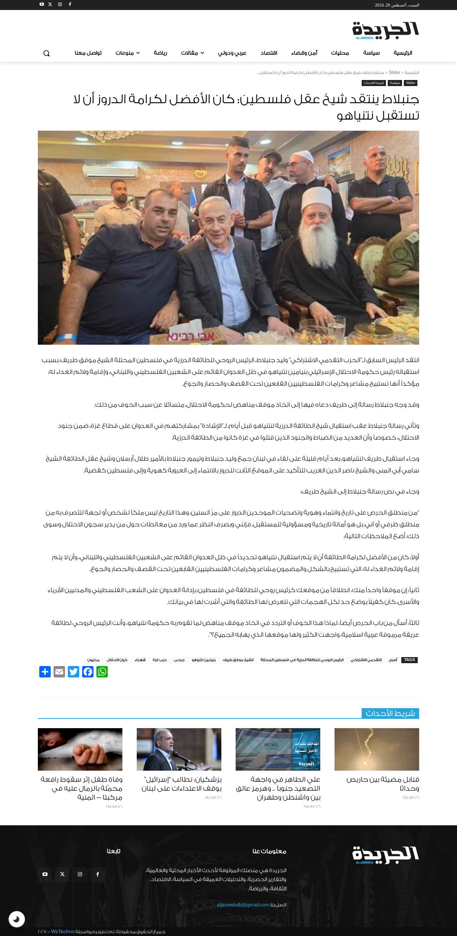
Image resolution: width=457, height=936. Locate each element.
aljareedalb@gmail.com (243, 904)
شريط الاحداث (374, 83)
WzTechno (63, 931)
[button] (46, 53)
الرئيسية (412, 72)
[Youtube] (42, 5)
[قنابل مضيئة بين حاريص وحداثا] (377, 749)
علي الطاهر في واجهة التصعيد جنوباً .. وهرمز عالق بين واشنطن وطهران (278, 788)
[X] (50, 5)
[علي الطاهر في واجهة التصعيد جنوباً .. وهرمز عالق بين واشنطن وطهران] (278, 749)
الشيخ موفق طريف (238, 660)
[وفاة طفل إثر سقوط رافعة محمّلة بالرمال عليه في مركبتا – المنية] (80, 749)
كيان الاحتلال (117, 660)
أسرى (393, 660)
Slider (394, 72)
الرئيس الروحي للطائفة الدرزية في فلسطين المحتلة (302, 660)
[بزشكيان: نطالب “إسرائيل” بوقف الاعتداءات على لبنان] (179, 749)
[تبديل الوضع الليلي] (17, 919)
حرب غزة (160, 660)
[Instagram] (60, 5)
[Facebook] (70, 5)
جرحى (179, 660)
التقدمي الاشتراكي (366, 660)
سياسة (395, 83)
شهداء (140, 660)
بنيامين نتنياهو (204, 660)
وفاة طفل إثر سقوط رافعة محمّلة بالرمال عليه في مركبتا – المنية (81, 788)
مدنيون (93, 660)
